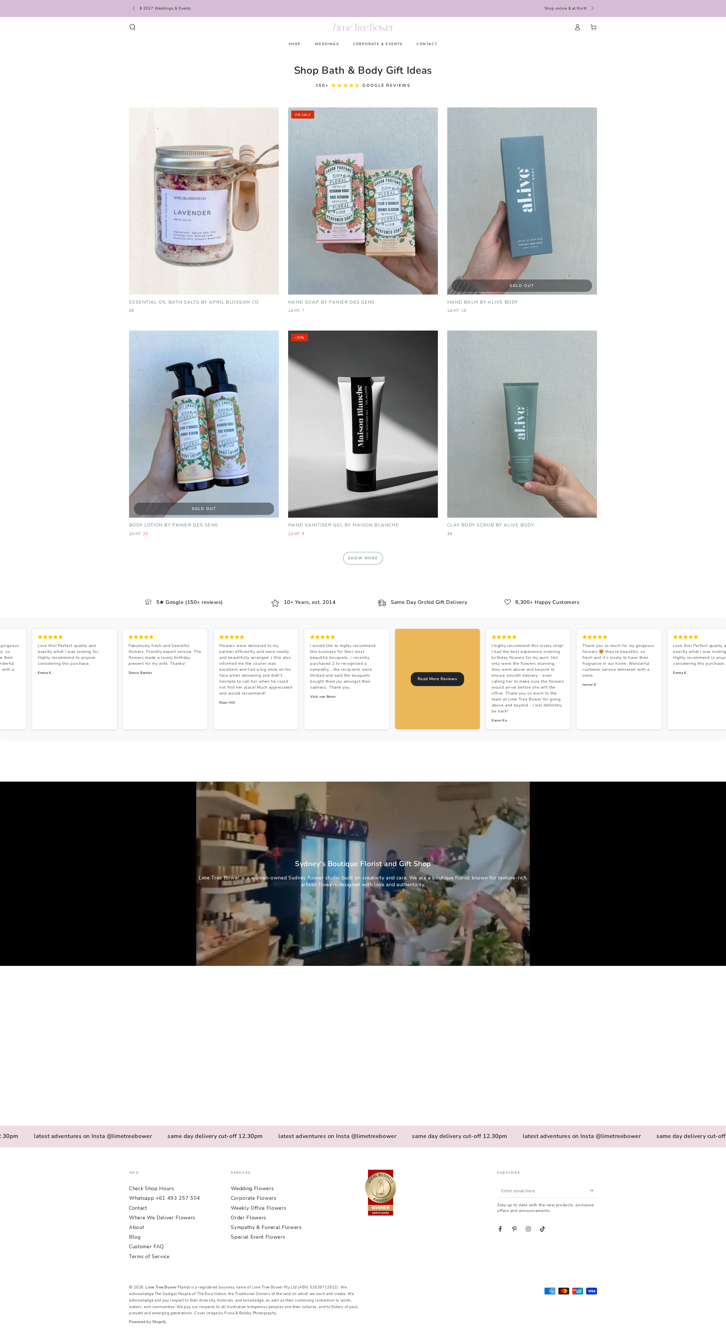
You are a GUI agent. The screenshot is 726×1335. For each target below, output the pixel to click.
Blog (135, 1237)
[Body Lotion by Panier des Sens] (204, 424)
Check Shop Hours (151, 1188)
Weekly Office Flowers (258, 1208)
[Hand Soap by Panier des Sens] (363, 201)
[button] (132, 27)
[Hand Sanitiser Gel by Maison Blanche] (363, 424)
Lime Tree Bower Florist (167, 1287)
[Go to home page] (363, 27)
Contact (138, 1208)
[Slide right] (591, 8)
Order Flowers (248, 1217)
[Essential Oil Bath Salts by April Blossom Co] (204, 201)
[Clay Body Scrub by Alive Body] (522, 424)
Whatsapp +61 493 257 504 (164, 1198)
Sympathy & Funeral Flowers (266, 1227)
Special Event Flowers (258, 1237)
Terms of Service (149, 1256)
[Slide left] (134, 8)
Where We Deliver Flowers (162, 1217)
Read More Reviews (201, 679)
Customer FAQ (146, 1246)
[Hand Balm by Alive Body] (522, 201)
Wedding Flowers (252, 1188)
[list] (363, 603)
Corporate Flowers (253, 1198)
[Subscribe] (593, 1190)
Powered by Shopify (147, 1322)
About (136, 1227)
